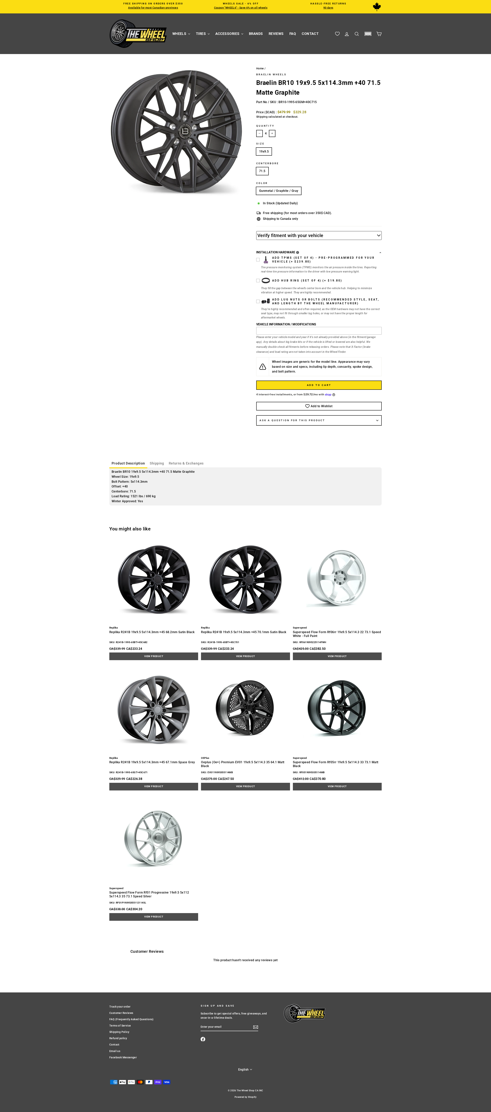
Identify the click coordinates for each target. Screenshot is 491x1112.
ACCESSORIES (227, 34)
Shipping (262, 116)
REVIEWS (276, 34)
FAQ (292, 34)
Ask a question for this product (292, 420)
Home (260, 68)
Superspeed (300, 627)
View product (153, 656)
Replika (113, 627)
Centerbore (267, 163)
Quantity (265, 125)
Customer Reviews (121, 1012)
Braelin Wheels (271, 74)
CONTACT (310, 34)
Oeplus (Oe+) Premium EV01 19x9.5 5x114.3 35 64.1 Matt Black (242, 764)
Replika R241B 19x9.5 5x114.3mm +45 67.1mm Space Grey (152, 762)
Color (262, 183)
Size (260, 143)
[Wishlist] (337, 33)
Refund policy (118, 1038)
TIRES (201, 34)
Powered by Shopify (245, 1097)
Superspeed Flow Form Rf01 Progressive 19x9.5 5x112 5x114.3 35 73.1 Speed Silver (149, 894)
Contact (114, 1044)
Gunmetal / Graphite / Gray (278, 191)
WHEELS (179, 34)
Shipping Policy (119, 1031)
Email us (114, 1051)
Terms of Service (120, 1025)
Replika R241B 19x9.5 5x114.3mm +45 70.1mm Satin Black (243, 632)
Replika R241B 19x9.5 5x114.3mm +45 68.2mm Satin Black (151, 632)
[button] (368, 33)
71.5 (262, 171)
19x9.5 (264, 151)
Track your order (119, 1006)
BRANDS (256, 34)
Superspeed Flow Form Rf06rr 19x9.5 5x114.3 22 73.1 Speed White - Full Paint (337, 634)
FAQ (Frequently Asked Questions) (131, 1019)
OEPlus (205, 758)
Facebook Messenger (123, 1057)
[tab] (128, 463)
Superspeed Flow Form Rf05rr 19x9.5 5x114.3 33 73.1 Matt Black (335, 764)
